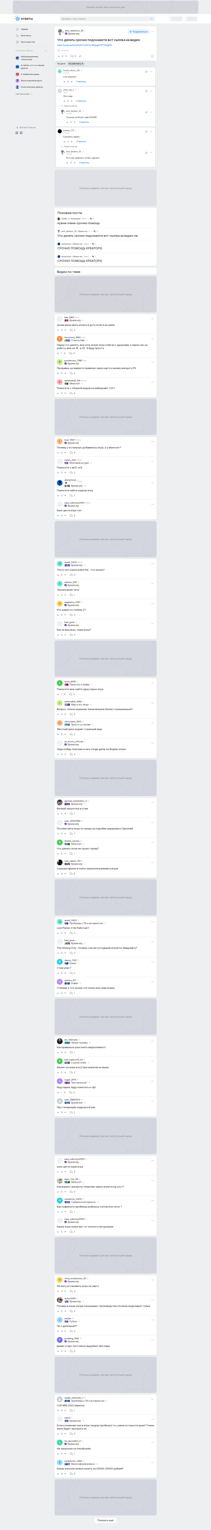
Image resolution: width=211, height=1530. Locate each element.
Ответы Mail (77, 340)
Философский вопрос (83, 1464)
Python (73, 1321)
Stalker (74, 983)
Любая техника (79, 1042)
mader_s (65, 219)
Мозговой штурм (79, 463)
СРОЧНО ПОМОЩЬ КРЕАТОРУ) (79, 248)
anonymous (66, 244)
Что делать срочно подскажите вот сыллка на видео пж (97, 235)
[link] (106, 324)
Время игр (74, 33)
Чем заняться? (79, 1082)
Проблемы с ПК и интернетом (86, 923)
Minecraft (74, 383)
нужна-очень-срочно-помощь (78, 223)
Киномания (75, 219)
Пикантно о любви (79, 684)
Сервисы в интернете (83, 1202)
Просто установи (80, 724)
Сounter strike (78, 1062)
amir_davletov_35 (68, 231)
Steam (72, 963)
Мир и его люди (80, 704)
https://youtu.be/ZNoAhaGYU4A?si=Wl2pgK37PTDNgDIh (84, 45)
